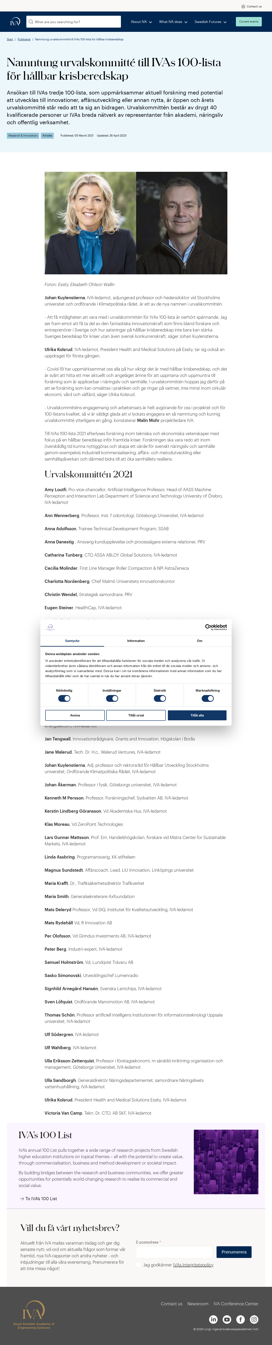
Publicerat (24, 39)
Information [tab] (136, 641)
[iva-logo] (15, 21)
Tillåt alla (197, 715)
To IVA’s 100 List (41, 1198)
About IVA (139, 22)
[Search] (31, 22)
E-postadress (148, 1242)
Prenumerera (234, 1252)
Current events (248, 21)
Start (10, 39)
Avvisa (75, 715)
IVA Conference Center (236, 1303)
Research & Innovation (22, 135)
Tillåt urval (136, 715)
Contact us (254, 6)
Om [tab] (199, 641)
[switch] (112, 698)
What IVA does (170, 22)
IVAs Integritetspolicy (193, 1264)
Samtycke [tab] (72, 641)
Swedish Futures (208, 22)
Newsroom (197, 1303)
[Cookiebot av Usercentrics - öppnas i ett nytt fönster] (208, 627)
